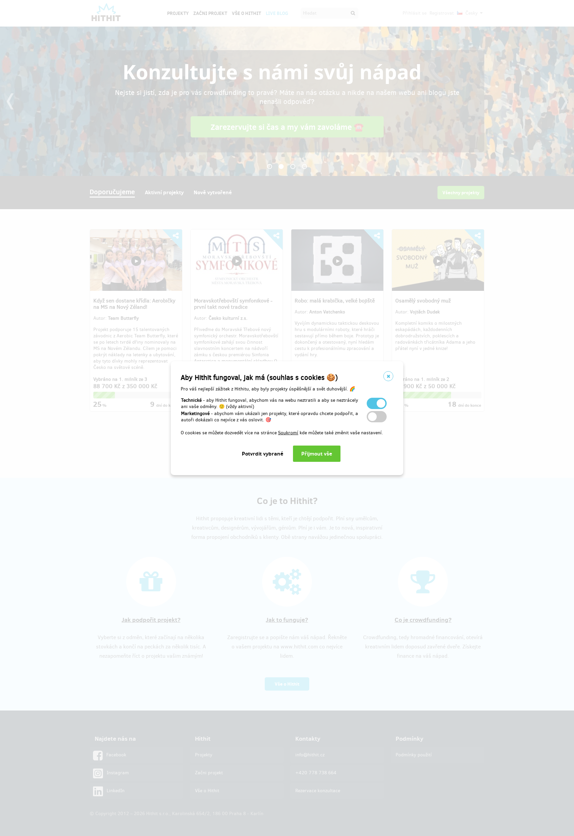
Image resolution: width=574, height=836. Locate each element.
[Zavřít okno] (388, 376)
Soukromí (288, 433)
